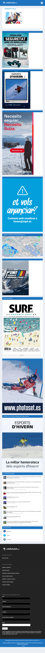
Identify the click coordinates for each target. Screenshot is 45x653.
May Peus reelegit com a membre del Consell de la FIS (18, 501)
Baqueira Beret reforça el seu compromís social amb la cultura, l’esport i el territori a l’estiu (23, 488)
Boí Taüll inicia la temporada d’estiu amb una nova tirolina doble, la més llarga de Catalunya (24, 512)
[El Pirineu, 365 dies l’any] (4, 507)
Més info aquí (5, 558)
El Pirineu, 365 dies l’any (12, 506)
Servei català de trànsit (7, 576)
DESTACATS (13, 478)
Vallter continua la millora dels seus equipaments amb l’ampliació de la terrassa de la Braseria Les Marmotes (24, 477)
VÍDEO (13, 498)
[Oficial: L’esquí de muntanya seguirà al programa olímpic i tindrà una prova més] (4, 493)
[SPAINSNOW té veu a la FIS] (4, 497)
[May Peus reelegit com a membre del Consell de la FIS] (4, 502)
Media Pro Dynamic (6, 567)
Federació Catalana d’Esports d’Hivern (10, 573)
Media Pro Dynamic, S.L (35, 640)
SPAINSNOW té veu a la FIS (12, 497)
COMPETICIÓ (13, 484)
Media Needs (14, 640)
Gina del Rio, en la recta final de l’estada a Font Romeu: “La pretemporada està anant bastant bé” (24, 482)
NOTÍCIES (25, 478)
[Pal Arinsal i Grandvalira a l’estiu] (4, 517)
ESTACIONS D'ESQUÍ (19, 478)
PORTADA (24, 489)
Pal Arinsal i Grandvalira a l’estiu (14, 516)
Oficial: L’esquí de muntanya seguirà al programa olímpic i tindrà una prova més (24, 492)
